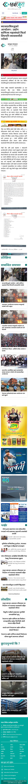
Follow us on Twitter (9, 769)
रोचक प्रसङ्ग (12, 756)
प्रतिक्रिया (6, 257)
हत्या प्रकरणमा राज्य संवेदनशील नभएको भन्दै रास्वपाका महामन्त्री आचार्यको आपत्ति (14, 531)
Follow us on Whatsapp (10, 778)
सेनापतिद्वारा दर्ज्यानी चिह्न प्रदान (14, 585)
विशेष (2, 753)
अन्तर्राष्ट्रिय (3, 749)
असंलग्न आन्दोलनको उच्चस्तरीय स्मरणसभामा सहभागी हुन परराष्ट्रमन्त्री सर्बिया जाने (13, 676)
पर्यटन (11, 744)
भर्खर (4, 525)
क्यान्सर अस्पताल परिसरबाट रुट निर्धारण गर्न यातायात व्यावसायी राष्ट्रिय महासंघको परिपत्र (14, 572)
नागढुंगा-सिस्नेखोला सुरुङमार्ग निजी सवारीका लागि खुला (12, 694)
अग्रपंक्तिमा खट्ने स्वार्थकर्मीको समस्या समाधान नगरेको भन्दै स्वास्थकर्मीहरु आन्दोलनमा (13, 372)
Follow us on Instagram (10, 775)
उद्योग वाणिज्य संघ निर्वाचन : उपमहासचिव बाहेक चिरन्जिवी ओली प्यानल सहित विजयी (14, 621)
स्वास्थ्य (11, 751)
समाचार (2, 747)
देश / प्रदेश (22, 749)
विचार (11, 749)
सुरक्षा (11, 758)
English (24, 13)
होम (2, 744)
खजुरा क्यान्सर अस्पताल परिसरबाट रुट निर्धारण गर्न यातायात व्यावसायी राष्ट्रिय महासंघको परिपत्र (13, 659)
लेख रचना (3, 756)
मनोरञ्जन (12, 753)
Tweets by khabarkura (14, 594)
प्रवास (2, 758)
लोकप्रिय (5, 599)
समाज (21, 758)
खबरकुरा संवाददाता (13, 44)
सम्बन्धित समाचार (11, 264)
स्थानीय (11, 747)
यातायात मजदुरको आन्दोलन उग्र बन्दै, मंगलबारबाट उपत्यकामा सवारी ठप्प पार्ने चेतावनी (13, 327)
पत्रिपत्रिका (22, 751)
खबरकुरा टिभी (22, 756)
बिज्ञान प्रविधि (22, 744)
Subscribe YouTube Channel (11, 772)
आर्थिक (2, 751)
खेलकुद (21, 747)
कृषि (20, 753)
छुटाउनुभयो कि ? (10, 643)
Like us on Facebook (9, 766)
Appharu (20, 782)
